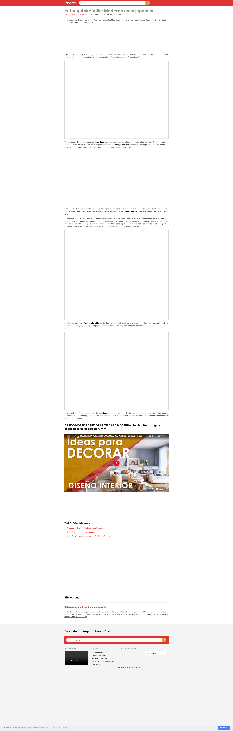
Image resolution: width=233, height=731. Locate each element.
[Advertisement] (116, 39)
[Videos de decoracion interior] (76, 673)
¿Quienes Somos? (97, 652)
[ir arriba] (215, 719)
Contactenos (96, 664)
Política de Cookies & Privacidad (103, 661)
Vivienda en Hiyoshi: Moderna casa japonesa (85, 528)
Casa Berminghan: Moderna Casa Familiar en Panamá (89, 536)
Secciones (155, 3)
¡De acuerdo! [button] (224, 727)
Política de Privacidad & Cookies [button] (56, 728)
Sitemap (94, 668)
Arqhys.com (70, 3)
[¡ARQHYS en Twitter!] (76, 714)
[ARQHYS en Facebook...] (76, 686)
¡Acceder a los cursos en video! (129, 667)
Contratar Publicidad (99, 655)
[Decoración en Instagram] (76, 700)
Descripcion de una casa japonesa (81, 532)
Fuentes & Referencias (99, 658)
